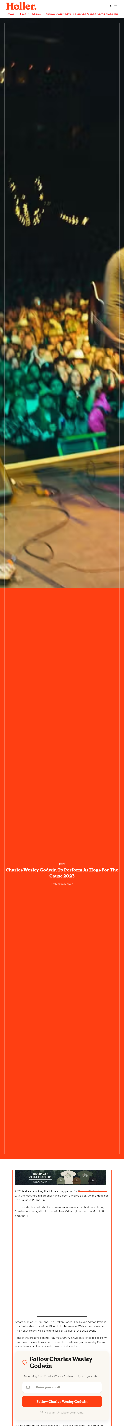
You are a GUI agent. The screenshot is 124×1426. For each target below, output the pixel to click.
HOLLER (10, 14)
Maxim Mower (64, 883)
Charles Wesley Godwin (92, 1191)
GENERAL (36, 14)
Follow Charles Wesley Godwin (62, 1401)
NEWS (23, 14)
